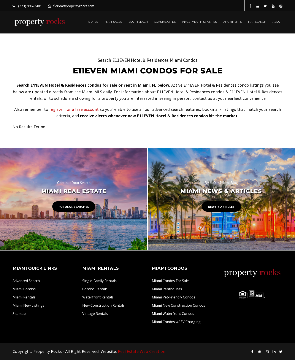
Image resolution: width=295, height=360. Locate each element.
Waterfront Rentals (98, 297)
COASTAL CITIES (165, 21)
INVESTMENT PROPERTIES (199, 21)
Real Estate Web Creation (141, 351)
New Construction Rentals (103, 305)
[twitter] (265, 6)
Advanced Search (26, 280)
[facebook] (250, 6)
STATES (93, 21)
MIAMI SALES (113, 21)
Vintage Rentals (95, 313)
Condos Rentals (95, 289)
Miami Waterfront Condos (173, 313)
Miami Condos (24, 289)
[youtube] (273, 6)
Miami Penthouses (167, 289)
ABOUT (277, 21)
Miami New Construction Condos (178, 305)
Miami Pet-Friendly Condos (173, 297)
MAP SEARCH (257, 21)
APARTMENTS (232, 21)
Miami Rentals (24, 297)
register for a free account (74, 109)
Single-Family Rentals (99, 280)
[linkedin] (257, 6)
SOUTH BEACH (138, 21)
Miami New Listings (28, 305)
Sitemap (19, 313)
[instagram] (280, 6)
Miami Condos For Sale (170, 280)
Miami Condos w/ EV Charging (176, 321)
